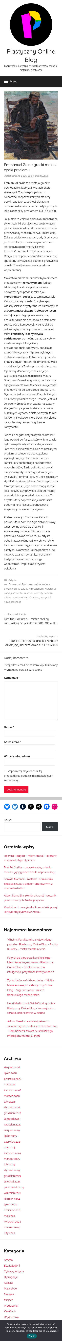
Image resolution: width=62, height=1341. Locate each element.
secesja (48, 593)
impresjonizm (36, 588)
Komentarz (12, 677)
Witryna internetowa (17, 756)
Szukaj (8, 820)
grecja (7, 588)
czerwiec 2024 (12, 1210)
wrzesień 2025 (12, 1124)
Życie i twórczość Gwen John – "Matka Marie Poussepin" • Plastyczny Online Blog (30, 985)
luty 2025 (9, 1164)
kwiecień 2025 (12, 1153)
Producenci (11, 1305)
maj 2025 (9, 1147)
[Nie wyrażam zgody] (58, 1330)
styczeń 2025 (12, 1170)
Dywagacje (11, 1277)
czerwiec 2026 (12, 1078)
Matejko (9, 1294)
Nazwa (9, 727)
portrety (38, 593)
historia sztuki (19, 588)
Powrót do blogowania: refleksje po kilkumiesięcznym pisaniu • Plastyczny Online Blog (30, 962)
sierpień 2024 (12, 1198)
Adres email (12, 742)
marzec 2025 (12, 1158)
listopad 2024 (12, 1181)
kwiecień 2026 (12, 1090)
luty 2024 (9, 1233)
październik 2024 (14, 1187)
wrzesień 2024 (12, 1193)
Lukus (44, 175)
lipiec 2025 (10, 1135)
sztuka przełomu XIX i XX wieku (21, 597)
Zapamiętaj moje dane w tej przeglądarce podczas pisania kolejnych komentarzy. (28, 776)
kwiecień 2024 (12, 1221)
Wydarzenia (11, 1317)
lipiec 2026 (10, 1073)
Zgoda (31, 1336)
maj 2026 (9, 1084)
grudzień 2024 (12, 1175)
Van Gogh (10, 1311)
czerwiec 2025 (12, 1141)
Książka (8, 1282)
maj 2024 (9, 1216)
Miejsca (8, 1300)
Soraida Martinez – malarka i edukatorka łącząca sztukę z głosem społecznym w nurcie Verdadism (28, 884)
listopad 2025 (12, 1118)
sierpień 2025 (12, 1130)
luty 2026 (9, 1101)
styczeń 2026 (12, 1107)
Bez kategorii (12, 1265)
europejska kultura (39, 584)
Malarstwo (51, 588)
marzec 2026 (12, 1096)
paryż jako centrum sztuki (18, 593)
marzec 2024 (12, 1227)
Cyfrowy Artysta (14, 1271)
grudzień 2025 (12, 1113)
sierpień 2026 (12, 1067)
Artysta (13, 580)
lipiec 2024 (10, 1204)
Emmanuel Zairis (18, 584)
